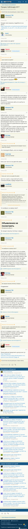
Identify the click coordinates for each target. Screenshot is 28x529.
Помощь (20, 524)
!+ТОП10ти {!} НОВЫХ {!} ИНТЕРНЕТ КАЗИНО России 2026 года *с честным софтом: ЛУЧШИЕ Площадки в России (13, 398)
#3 (26, 54)
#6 (26, 140)
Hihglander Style (6, 520)
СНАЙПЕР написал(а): (7, 246)
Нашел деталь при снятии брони (12, 454)
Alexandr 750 (5, 9)
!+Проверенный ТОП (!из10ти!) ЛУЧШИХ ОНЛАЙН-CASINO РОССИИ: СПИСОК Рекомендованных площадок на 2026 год (14, 405)
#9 (26, 189)
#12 (26, 278)
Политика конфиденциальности (9, 524)
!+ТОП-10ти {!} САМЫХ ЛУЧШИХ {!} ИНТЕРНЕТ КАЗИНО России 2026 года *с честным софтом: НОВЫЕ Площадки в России (14, 377)
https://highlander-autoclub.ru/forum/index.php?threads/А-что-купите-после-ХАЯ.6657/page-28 (13, 355)
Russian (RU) (15, 520)
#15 (26, 349)
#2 (26, 38)
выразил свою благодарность (11, 233)
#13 (26, 295)
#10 (26, 217)
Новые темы (5, 417)
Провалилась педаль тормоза (11, 458)
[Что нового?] (23, 1)
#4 (26, 93)
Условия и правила (5, 523)
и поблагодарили (10, 312)
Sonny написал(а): (6, 220)
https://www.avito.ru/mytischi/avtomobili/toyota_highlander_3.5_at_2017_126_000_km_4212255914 (14, 27)
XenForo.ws (17, 527)
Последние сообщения (8, 369)
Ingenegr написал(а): (7, 173)
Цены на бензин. (7, 371)
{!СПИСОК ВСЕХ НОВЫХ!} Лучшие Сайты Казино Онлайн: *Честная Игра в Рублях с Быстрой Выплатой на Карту (14, 385)
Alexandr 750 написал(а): (7, 143)
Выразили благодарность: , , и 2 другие (13, 83)
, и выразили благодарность (10, 44)
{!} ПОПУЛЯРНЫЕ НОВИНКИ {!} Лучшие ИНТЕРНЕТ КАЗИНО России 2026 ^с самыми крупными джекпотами (15, 391)
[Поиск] (25, 1)
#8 (26, 170)
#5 (26, 112)
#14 (26, 321)
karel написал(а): (6, 57)
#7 (26, 159)
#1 (26, 20)
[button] (1, 1)
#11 (26, 243)
